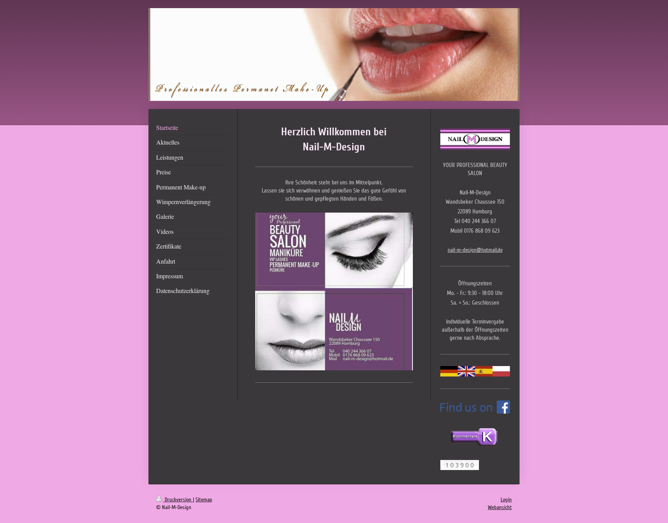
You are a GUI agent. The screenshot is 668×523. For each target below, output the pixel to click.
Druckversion (178, 499)
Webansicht (500, 507)
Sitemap (204, 499)
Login (506, 499)
